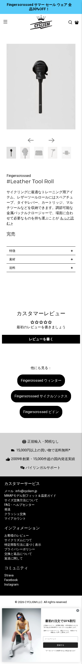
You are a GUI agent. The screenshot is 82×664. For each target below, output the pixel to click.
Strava (9, 575)
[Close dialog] (77, 610)
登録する (60, 645)
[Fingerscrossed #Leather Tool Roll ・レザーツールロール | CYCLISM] (41, 87)
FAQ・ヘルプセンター (19, 504)
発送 (7, 509)
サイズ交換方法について (21, 500)
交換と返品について (18, 554)
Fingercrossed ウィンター (41, 380)
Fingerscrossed (19, 176)
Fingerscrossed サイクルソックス (41, 396)
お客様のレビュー (16, 535)
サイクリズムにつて (18, 540)
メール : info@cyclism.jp (20, 491)
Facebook (11, 580)
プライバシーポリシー (19, 549)
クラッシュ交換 (15, 514)
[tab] (41, 250)
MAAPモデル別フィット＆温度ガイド (30, 495)
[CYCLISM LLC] (41, 22)
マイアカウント (15, 518)
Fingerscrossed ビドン (41, 412)
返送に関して (13, 558)
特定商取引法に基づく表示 (22, 544)
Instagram (11, 584)
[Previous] (30, 140)
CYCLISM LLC (33, 602)
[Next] (51, 140)
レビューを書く (41, 339)
